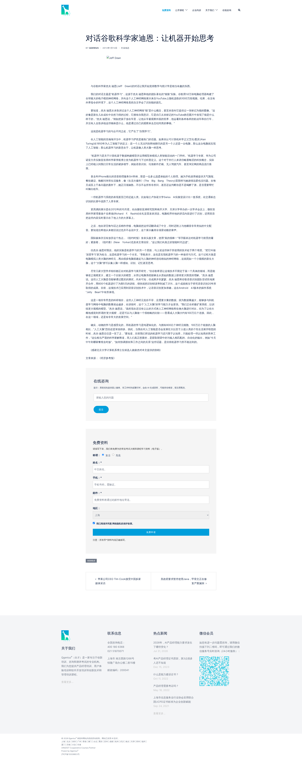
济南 (68, 744)
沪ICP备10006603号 (70, 754)
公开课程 (179, 10)
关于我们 (209, 10)
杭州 (117, 741)
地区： (96, 508)
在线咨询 (226, 10)
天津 (133, 741)
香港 (85, 741)
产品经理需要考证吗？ (166, 685)
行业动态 (125, 48)
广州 (79, 741)
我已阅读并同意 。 (115, 523)
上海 (63, 741)
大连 (74, 744)
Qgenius (94, 48)
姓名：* (97, 462)
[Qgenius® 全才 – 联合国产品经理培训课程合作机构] (66, 9)
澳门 (90, 741)
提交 (101, 409)
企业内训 (196, 10)
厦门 (63, 744)
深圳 (74, 741)
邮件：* (97, 492)
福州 (143, 741)
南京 (127, 741)
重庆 (101, 741)
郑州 (138, 741)
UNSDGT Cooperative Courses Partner (78, 748)
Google (91, 560)
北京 (68, 741)
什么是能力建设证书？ (166, 674)
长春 (79, 744)
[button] (239, 10)
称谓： (96, 455)
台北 (95, 741)
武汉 (122, 741)
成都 (111, 741)
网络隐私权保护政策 (122, 523)
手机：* (97, 477)
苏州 (106, 741)
